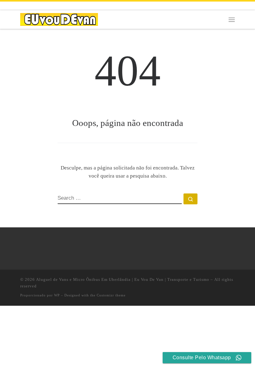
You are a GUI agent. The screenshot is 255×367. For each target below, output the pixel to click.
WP (57, 295)
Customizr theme (111, 295)
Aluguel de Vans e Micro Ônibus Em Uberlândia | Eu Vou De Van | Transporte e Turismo (122, 279)
